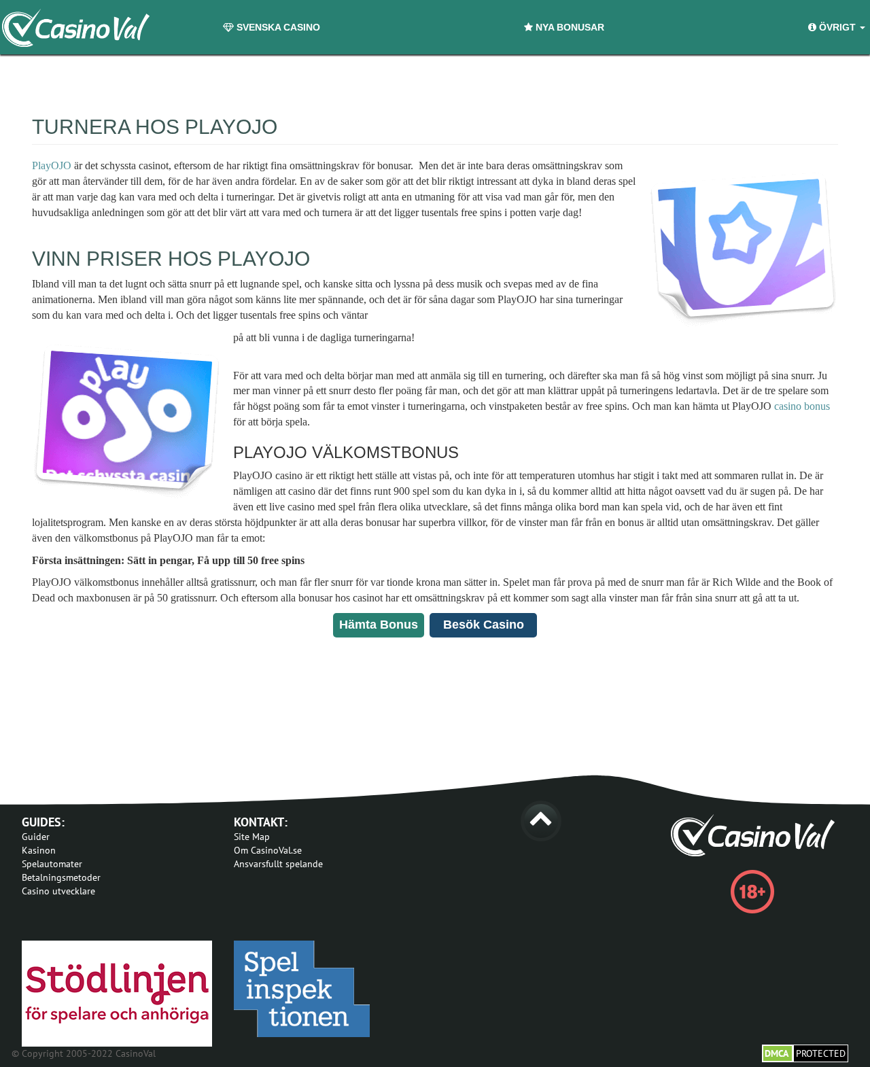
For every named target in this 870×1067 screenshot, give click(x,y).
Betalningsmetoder (61, 877)
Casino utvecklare (58, 891)
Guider (36, 836)
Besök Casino (483, 624)
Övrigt (837, 27)
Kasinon (39, 850)
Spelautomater (52, 864)
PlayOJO (51, 165)
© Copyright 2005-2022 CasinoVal (84, 1053)
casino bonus (802, 406)
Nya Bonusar (568, 27)
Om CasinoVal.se (268, 850)
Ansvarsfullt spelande (278, 864)
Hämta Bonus (378, 624)
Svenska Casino (277, 27)
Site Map (252, 836)
